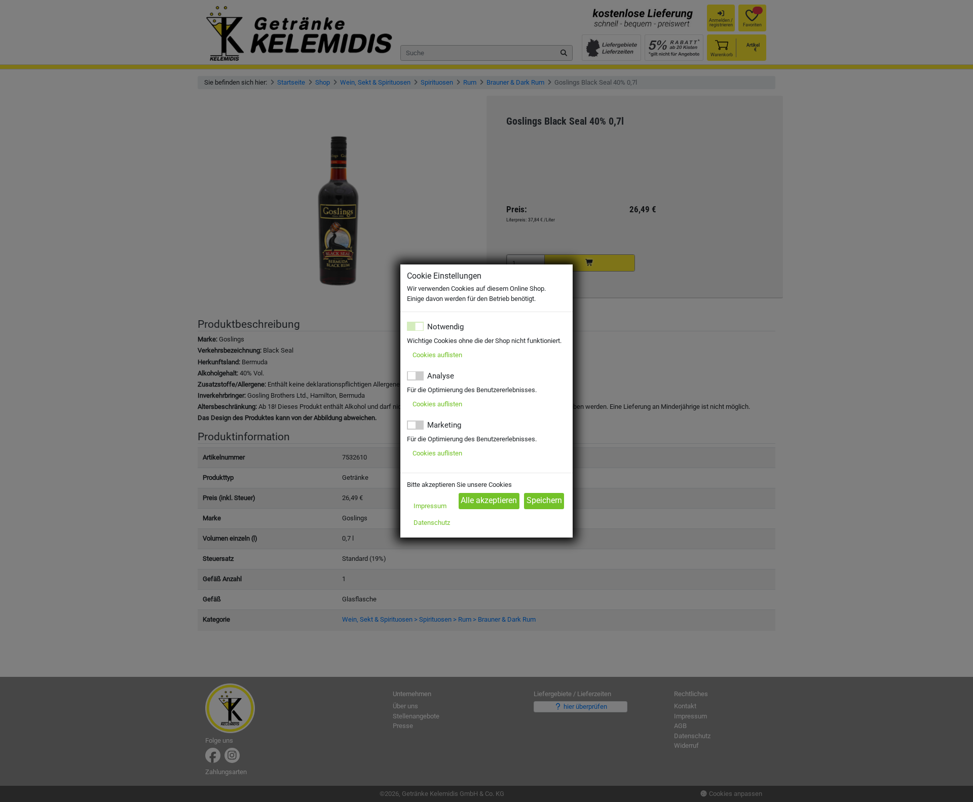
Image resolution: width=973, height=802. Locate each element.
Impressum (430, 506)
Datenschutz (432, 522)
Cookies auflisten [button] (437, 355)
